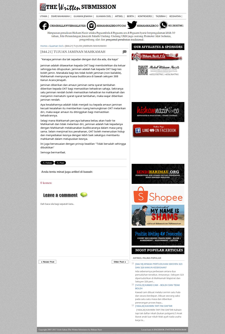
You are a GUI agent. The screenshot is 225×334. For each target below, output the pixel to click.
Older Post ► (120, 261)
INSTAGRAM (180, 330)
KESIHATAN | (175, 16)
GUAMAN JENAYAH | (84, 16)
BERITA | (131, 16)
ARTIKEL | (120, 16)
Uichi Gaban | (62, 330)
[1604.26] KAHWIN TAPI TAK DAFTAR (153, 305)
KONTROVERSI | (146, 16)
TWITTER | (170, 330)
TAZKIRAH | (161, 16)
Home (43, 45)
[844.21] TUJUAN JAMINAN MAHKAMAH (72, 52)
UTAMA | (44, 16)
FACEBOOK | (159, 330)
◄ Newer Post (47, 261)
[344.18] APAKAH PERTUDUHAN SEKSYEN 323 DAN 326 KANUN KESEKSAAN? (158, 265)
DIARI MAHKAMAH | (61, 16)
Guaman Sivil (56, 45)
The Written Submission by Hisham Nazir (85, 330)
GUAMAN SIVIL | (104, 16)
